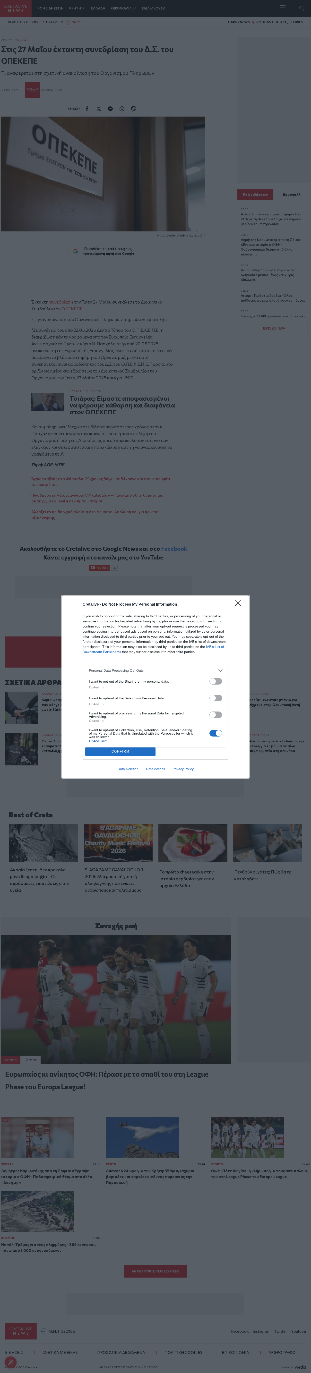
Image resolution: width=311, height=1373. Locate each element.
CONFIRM (121, 751)
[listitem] (155, 670)
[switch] (215, 681)
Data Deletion (128, 769)
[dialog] (155, 686)
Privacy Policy (183, 769)
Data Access (155, 769)
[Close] (239, 604)
